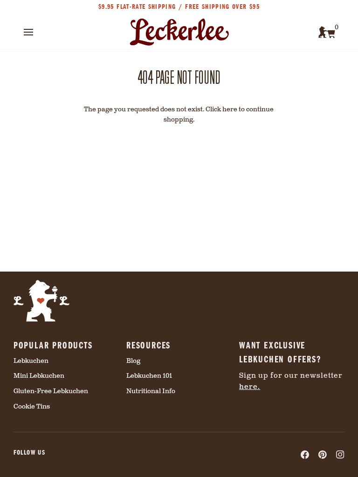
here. (249, 386)
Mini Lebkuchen (39, 376)
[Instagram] (340, 454)
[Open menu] (37, 32)
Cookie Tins (32, 406)
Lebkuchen (31, 361)
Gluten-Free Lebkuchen (51, 391)
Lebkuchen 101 (149, 376)
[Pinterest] (322, 454)
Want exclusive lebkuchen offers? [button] (280, 352)
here (229, 109)
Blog (133, 361)
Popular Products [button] (53, 345)
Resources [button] (148, 345)
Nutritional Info (150, 391)
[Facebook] (305, 454)
